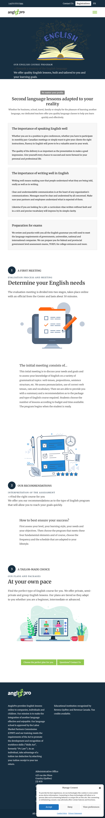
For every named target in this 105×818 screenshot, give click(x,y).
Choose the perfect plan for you (38, 662)
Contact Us (68, 3)
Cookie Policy (62, 813)
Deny (70, 807)
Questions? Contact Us (70, 662)
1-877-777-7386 (16, 3)
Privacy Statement (75, 813)
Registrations (83, 3)
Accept (49, 807)
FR (94, 3)
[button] (100, 787)
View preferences (91, 807)
